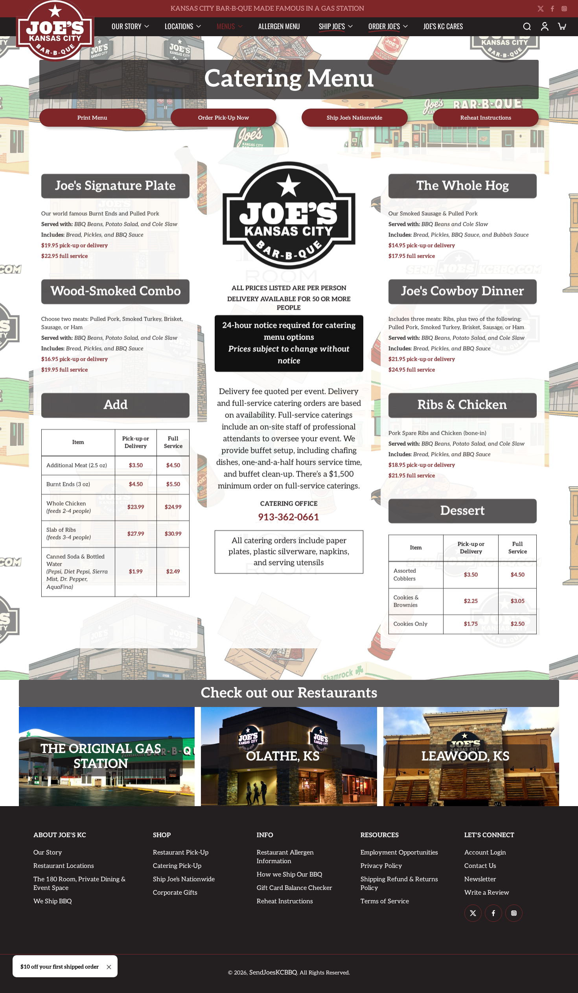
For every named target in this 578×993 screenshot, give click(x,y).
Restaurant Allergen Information (285, 857)
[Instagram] (564, 8)
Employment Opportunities (399, 852)
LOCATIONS (179, 26)
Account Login (485, 852)
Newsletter (480, 879)
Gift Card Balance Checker (294, 888)
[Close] (108, 967)
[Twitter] (541, 8)
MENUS (226, 26)
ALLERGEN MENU (279, 26)
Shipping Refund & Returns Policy (399, 884)
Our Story (47, 852)
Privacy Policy (381, 866)
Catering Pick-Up (177, 866)
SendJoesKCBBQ (273, 972)
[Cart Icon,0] (561, 26)
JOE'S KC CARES (443, 26)
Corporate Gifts (175, 893)
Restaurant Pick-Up (180, 852)
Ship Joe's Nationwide (184, 879)
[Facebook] (552, 8)
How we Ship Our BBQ (289, 875)
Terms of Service (385, 901)
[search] (527, 26)
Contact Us (480, 866)
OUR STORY (126, 26)
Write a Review (486, 893)
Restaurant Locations (63, 866)
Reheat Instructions (285, 901)
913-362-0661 (288, 518)
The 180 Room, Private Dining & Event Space (79, 884)
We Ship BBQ (52, 901)
